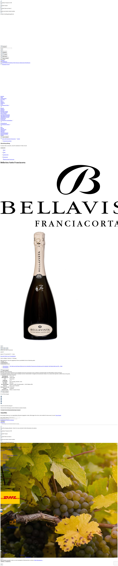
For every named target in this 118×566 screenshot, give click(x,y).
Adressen (17, 62)
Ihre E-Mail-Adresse (4, 417)
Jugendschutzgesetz (7, 458)
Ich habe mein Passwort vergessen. (7, 420)
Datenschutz (5, 457)
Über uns (5, 454)
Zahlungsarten (22, 62)
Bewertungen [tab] (5, 367)
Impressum (5, 456)
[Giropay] (1, 512)
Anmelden (2, 60)
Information (2, 450)
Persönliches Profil (12, 62)
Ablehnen (2, 561)
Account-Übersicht (4, 62)
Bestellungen (27, 62)
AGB (4, 465)
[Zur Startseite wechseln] (57, 44)
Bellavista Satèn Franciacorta (8, 159)
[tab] (32, 366)
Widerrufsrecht (6, 470)
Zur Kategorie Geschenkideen (6, 120)
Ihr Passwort (3, 418)
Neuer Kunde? (58, 415)
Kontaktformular (10, 449)
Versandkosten (22, 555)
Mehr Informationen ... (38, 560)
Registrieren (4, 61)
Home (4, 150)
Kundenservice (3, 460)
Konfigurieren (8, 561)
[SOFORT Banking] (1, 513)
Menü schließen (5, 58)
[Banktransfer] (1, 510)
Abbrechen (2, 422)
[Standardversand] (10, 503)
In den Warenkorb (4, 362)
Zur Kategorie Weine (4, 105)
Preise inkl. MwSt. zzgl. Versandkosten (8, 356)
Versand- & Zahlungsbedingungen (9, 467)
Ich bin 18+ (3, 147)
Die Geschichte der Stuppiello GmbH (10, 455)
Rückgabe (5, 469)
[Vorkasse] (12, 532)
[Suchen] (1, 50)
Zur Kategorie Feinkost (5, 124)
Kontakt (4, 464)
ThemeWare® (28, 557)
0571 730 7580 (17, 447)
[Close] (1, 346)
